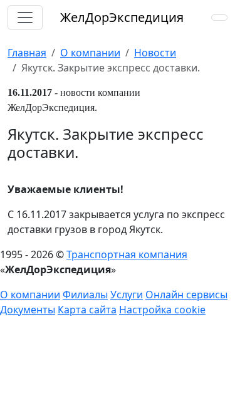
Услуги (126, 294)
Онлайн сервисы (186, 294)
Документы (27, 309)
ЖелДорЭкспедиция (122, 17)
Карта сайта (87, 309)
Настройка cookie (162, 309)
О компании (30, 294)
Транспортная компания (126, 254)
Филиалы (85, 294)
